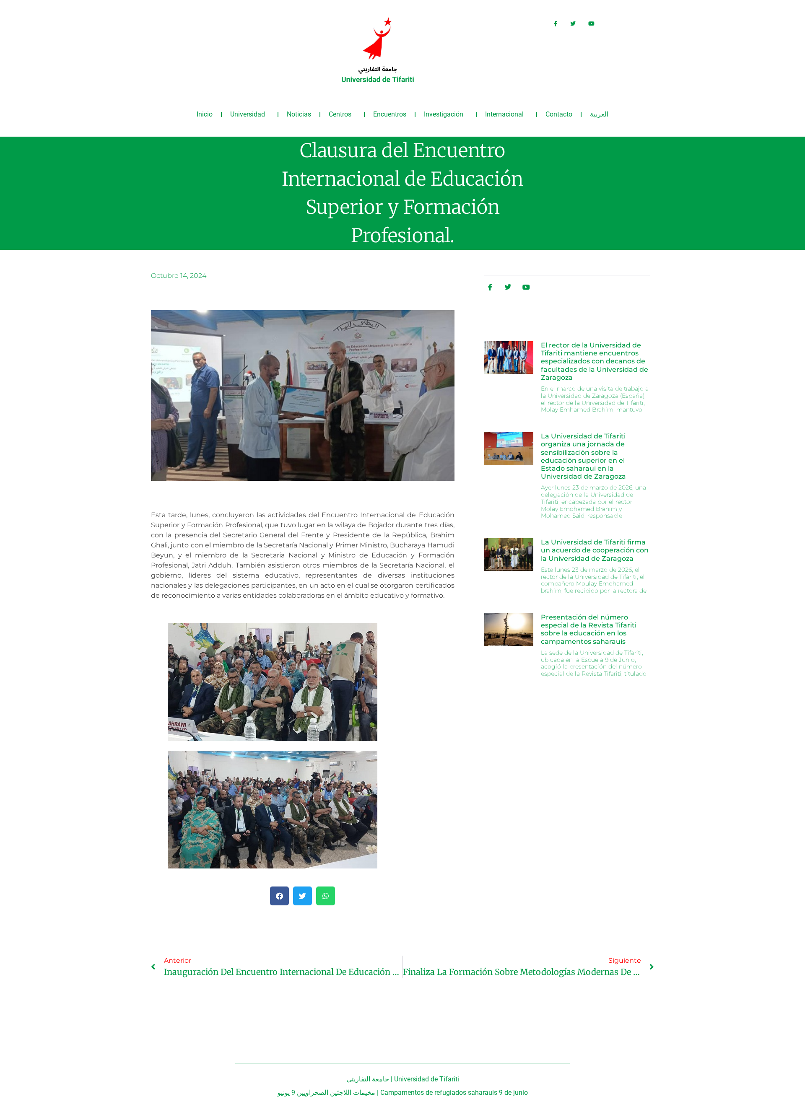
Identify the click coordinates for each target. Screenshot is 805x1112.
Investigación (443, 114)
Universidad (247, 114)
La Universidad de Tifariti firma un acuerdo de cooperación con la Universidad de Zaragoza (595, 550)
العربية (599, 114)
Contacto (558, 114)
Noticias (299, 114)
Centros (340, 114)
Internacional (504, 114)
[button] (279, 895)
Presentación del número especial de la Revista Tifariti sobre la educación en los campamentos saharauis (588, 629)
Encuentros (389, 114)
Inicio (205, 114)
